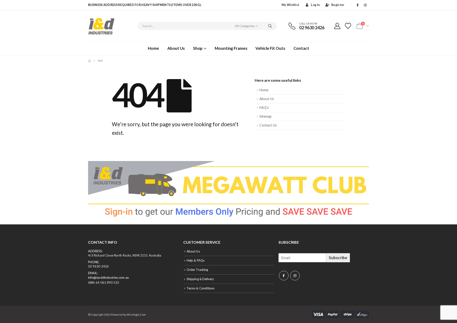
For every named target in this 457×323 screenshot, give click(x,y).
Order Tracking (197, 270)
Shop (198, 48)
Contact (301, 48)
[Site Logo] (101, 26)
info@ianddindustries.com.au (108, 277)
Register (337, 5)
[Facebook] (357, 5)
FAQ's (264, 108)
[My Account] (337, 26)
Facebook (283, 275)
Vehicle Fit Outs (270, 48)
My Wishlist (290, 5)
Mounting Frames (231, 48)
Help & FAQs (195, 260)
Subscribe (338, 257)
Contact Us (268, 125)
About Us (176, 48)
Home (153, 48)
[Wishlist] (348, 26)
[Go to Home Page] (89, 61)
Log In (315, 5)
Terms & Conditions (200, 288)
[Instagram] (365, 5)
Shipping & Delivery (200, 279)
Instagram (295, 275)
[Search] (270, 26)
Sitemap (265, 116)
